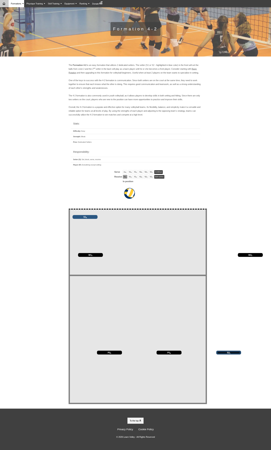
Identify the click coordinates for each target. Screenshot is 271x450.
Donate (97, 3)
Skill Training (55, 4)
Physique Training (36, 4)
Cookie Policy (146, 429)
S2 (140, 172)
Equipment (71, 4)
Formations (17, 4)
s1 (125, 172)
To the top (136, 421)
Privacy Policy (125, 429)
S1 (130, 172)
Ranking (84, 4)
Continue (158, 172)
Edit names (159, 177)
